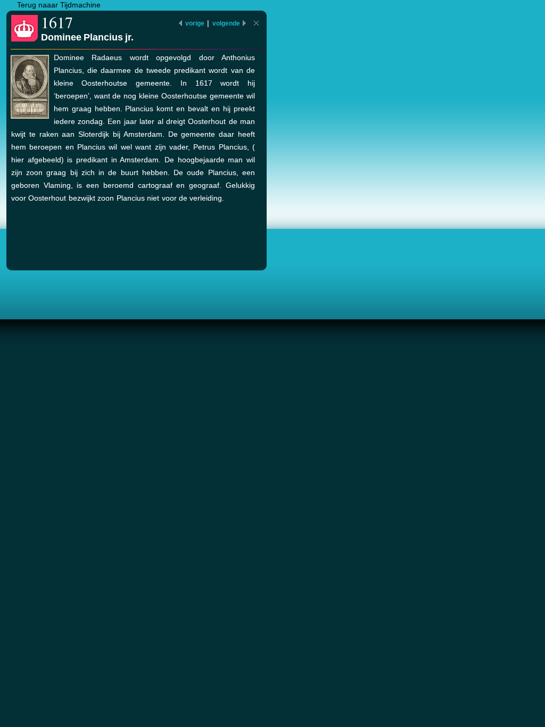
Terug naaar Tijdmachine (59, 5)
